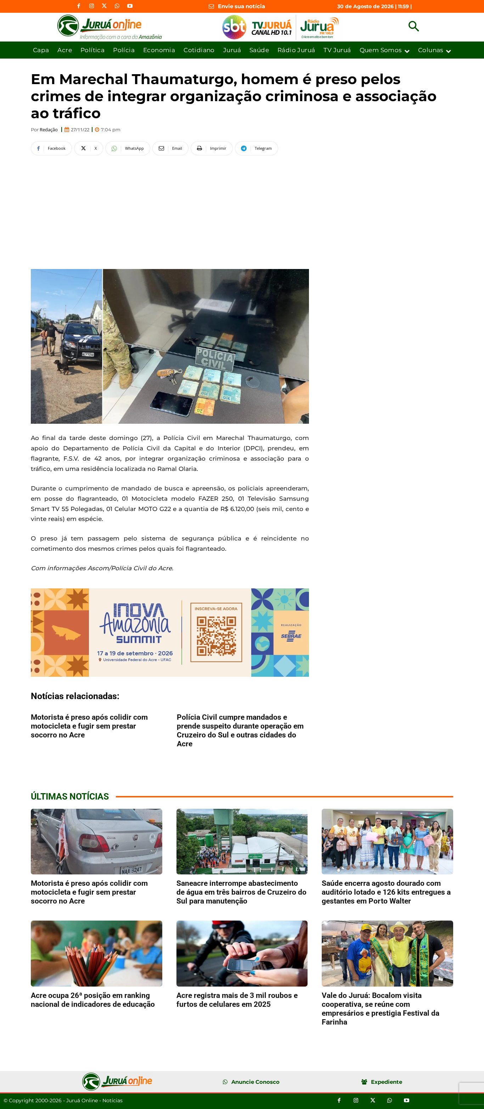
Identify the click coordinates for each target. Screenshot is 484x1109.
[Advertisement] (170, 211)
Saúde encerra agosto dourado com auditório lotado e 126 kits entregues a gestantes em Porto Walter (386, 892)
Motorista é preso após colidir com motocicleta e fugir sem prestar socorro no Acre (89, 726)
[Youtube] (129, 6)
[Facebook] (78, 6)
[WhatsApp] (117, 6)
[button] (414, 27)
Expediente (386, 1081)
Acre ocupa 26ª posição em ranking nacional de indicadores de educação (93, 1000)
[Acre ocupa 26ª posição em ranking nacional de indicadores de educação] (96, 953)
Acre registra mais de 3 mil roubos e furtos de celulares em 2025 (237, 1000)
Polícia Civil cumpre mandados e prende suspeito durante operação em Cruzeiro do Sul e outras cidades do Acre (240, 730)
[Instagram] (91, 6)
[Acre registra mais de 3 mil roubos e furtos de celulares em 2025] (242, 953)
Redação (49, 129)
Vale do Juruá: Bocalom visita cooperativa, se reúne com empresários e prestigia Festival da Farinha (380, 1008)
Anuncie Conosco (255, 1081)
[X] (104, 6)
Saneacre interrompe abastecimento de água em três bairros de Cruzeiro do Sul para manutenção (241, 892)
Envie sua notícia (241, 6)
